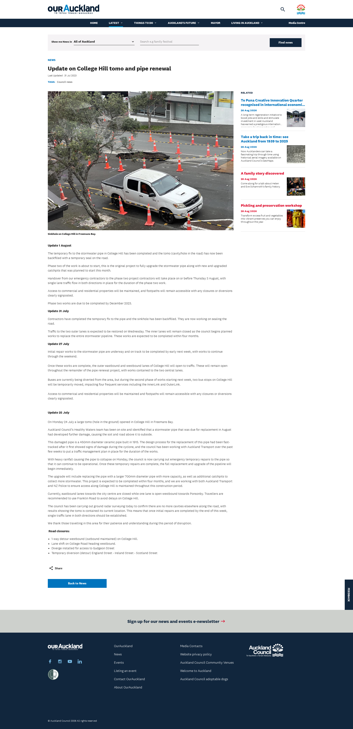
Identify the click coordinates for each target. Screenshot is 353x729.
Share (58, 568)
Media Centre (297, 23)
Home (94, 23)
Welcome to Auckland (195, 671)
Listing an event (125, 671)
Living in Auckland (245, 23)
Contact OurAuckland (129, 679)
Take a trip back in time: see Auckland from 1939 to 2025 (264, 139)
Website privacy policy (196, 654)
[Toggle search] (283, 9)
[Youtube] (70, 662)
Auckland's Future (182, 23)
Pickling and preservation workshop (271, 205)
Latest (114, 23)
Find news (286, 42)
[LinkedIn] (80, 662)
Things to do (143, 23)
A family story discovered (262, 173)
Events (119, 663)
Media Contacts (191, 646)
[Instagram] (60, 662)
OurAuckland (123, 646)
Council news (64, 82)
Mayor (215, 23)
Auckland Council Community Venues (207, 663)
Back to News (77, 583)
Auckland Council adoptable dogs (204, 679)
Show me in (61, 41)
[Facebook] (50, 662)
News (52, 60)
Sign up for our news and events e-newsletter (173, 621)
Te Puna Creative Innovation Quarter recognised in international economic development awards (272, 104)
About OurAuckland (128, 687)
